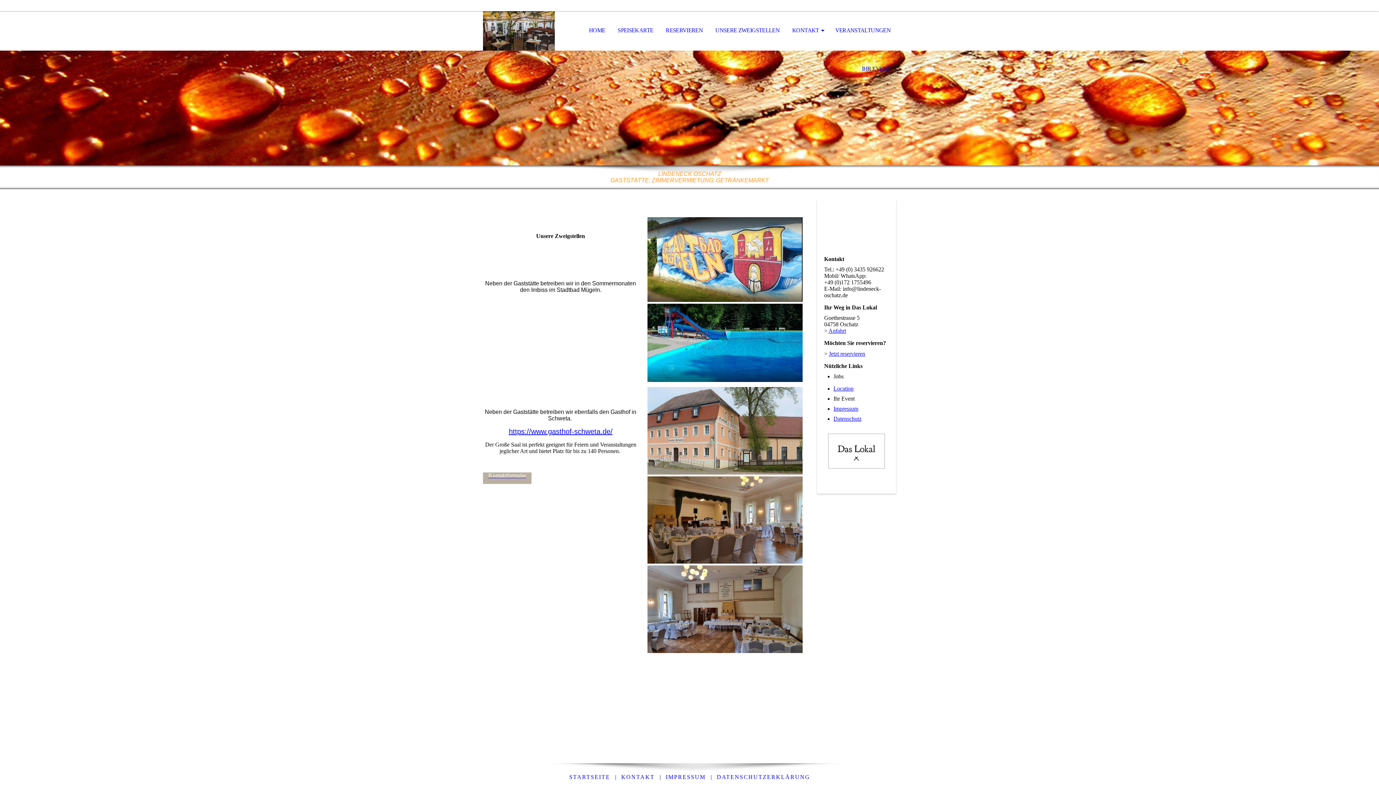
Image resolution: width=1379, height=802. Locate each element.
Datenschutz (848, 419)
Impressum (846, 409)
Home (597, 30)
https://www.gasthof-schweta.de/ (561, 431)
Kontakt (805, 30)
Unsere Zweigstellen (747, 30)
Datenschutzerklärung (763, 777)
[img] (519, 31)
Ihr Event (876, 69)
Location (844, 389)
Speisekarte (635, 30)
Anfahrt (837, 331)
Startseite (589, 777)
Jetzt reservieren (847, 354)
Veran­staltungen (863, 30)
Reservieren (684, 30)
